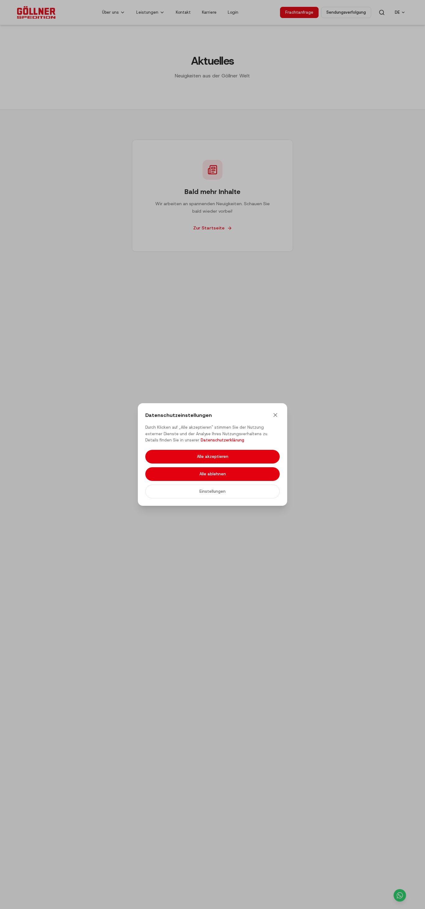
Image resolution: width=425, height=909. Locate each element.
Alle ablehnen (212, 474)
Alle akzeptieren (212, 456)
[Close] (275, 415)
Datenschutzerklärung (222, 440)
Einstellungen (212, 491)
